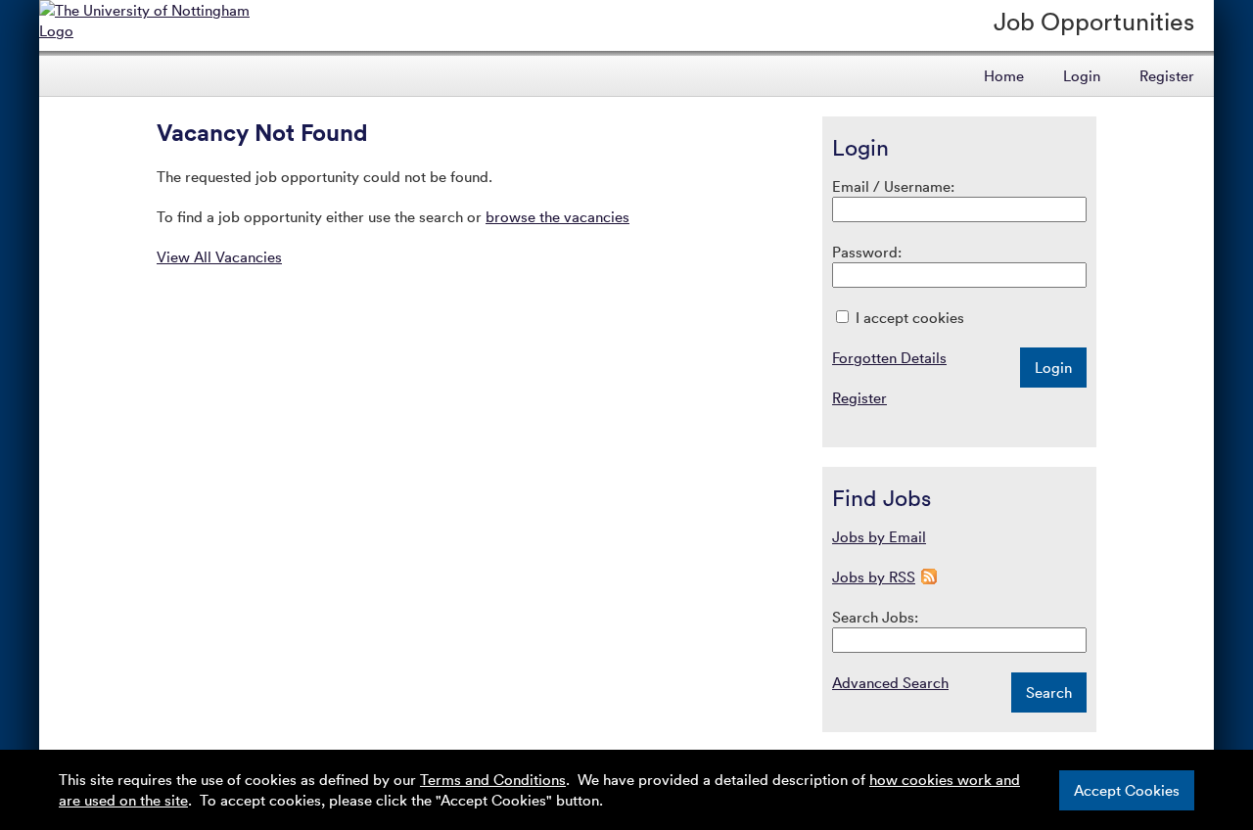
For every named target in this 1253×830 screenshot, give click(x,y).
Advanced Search (890, 682)
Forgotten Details (889, 357)
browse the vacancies (557, 216)
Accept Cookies (1127, 790)
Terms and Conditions (493, 779)
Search (1049, 692)
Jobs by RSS (873, 576)
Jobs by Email (879, 536)
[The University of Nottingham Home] (158, 30)
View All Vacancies (219, 256)
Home (1004, 75)
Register (1166, 75)
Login (1081, 75)
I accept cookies (908, 317)
